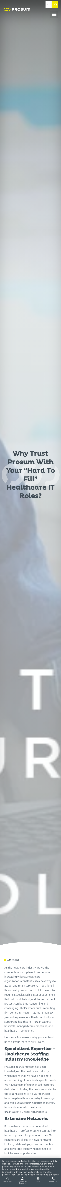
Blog (38, 1181)
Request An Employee (22, 1182)
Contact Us (53, 1181)
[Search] (55, 4)
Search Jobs (7, 1181)
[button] (54, 14)
